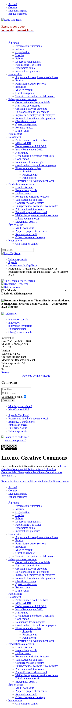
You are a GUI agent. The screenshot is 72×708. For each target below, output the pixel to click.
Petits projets (29, 177)
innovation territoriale (20, 325)
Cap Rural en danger (26, 243)
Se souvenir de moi (12, 396)
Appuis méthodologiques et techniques (36, 77)
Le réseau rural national (28, 61)
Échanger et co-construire (22, 99)
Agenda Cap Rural (18, 415)
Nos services (15, 74)
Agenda (12, 262)
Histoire (19, 55)
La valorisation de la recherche (32, 111)
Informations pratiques (27, 71)
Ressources (14, 136)
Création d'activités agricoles (31, 108)
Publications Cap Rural (28, 64)
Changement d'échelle (20, 332)
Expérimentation (17, 328)
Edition (19, 80)
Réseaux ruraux (24, 127)
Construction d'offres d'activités (32, 102)
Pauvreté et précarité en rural (31, 212)
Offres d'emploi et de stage (30, 237)
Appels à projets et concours (30, 231)
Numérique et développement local (34, 180)
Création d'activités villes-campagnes (35, 165)
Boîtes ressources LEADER (30, 146)
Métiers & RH (23, 143)
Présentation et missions (28, 45)
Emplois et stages (17, 424)
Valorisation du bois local (29, 199)
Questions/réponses (26, 124)
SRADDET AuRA (26, 221)
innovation (14, 322)
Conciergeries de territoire (29, 202)
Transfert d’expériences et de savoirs (35, 96)
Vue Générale (27, 280)
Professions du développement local (28, 418)
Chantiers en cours (25, 121)
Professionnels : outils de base (31, 140)
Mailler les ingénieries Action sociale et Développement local (36, 217)
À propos (13, 42)
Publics (19, 58)
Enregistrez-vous (17, 427)
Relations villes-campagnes (30, 162)
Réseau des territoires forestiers (32, 196)
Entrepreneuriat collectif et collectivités (36, 206)
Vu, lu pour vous (24, 227)
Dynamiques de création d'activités (34, 155)
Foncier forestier (24, 187)
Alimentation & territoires (29, 209)
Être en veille (15, 224)
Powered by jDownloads (36, 375)
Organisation (22, 52)
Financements (30, 174)
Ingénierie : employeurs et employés (35, 114)
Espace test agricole (26, 190)
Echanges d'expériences (21, 421)
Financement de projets (28, 168)
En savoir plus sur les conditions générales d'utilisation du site (35, 481)
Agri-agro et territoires (27, 105)
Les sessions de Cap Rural (22, 265)
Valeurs (19, 49)
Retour (16, 287)
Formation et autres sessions (30, 83)
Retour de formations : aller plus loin (35, 118)
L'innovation (22, 130)
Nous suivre (15, 240)
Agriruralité (21, 152)
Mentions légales (17, 10)
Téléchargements (17, 259)
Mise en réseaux (24, 89)
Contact (12, 7)
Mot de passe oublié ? (20, 406)
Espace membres (17, 13)
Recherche (22, 283)
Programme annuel (25, 67)
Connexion (8, 400)
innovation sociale (18, 319)
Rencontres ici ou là (26, 234)
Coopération (22, 158)
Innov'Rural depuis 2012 (29, 149)
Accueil (12, 4)
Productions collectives (21, 184)
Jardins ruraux (23, 193)
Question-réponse (25, 93)
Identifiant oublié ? (18, 409)
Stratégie (27, 171)
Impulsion (20, 86)
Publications (15, 133)
